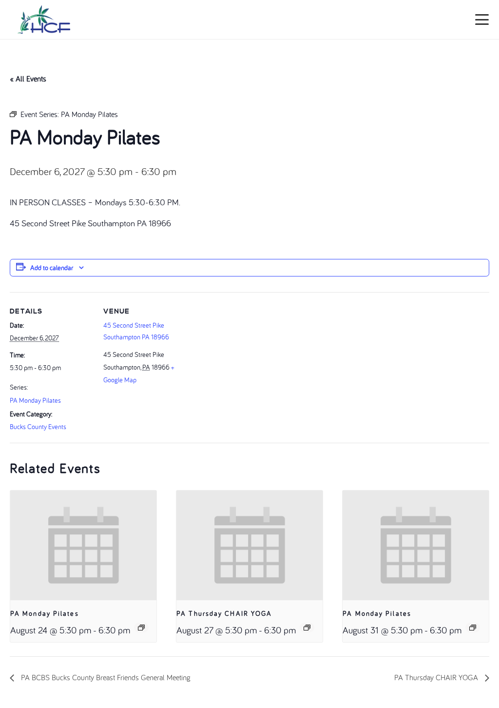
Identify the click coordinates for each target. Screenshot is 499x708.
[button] (482, 19)
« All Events (28, 78)
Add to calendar (51, 267)
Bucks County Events (38, 426)
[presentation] (83, 545)
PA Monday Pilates (35, 400)
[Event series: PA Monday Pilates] (141, 627)
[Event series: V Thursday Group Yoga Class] (307, 627)
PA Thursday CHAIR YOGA (224, 613)
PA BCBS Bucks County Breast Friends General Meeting (105, 677)
